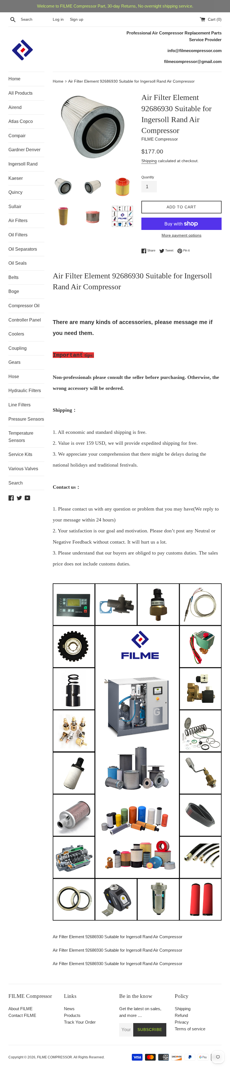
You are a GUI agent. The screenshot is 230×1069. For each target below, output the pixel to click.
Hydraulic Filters (24, 390)
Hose (13, 376)
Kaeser (15, 178)
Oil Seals (17, 263)
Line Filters (19, 404)
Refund (181, 1015)
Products (72, 1015)
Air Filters (17, 220)
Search (15, 483)
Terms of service (190, 1028)
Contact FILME (22, 1015)
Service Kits (20, 454)
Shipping (149, 161)
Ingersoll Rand (23, 164)
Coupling (17, 348)
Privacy (182, 1022)
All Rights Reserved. (89, 1057)
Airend (15, 107)
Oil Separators (22, 249)
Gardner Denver (24, 149)
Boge (13, 291)
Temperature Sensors (20, 437)
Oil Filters (17, 234)
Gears (14, 362)
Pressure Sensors (26, 419)
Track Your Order (80, 1022)
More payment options (181, 235)
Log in (58, 19)
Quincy (15, 192)
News (69, 1008)
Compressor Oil (24, 305)
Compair (17, 135)
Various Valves (23, 468)
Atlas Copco (20, 121)
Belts (13, 277)
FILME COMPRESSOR (54, 1057)
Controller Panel (24, 320)
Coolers (16, 334)
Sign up (76, 19)
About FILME (20, 1008)
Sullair (14, 206)
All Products (20, 93)
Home (14, 78)
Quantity (147, 177)
